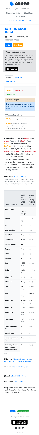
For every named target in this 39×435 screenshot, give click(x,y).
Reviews (18, 45)
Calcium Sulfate (18, 367)
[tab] (18, 77)
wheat (27, 138)
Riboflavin (9, 119)
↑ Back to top (19, 432)
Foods (6, 8)
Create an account (14, 104)
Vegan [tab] (9, 90)
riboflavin (7, 146)
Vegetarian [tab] (11, 94)
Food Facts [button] (29, 13)
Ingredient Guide (19, 417)
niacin (6, 143)
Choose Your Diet (24, 20)
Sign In (11, 20)
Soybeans (22, 176)
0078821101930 (13, 40)
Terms (27, 417)
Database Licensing (23, 411)
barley (24, 141)
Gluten (15, 176)
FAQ (11, 417)
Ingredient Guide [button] (13, 13)
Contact (19, 413)
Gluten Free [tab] (19, 90)
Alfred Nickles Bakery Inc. (17, 37)
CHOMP (22, 4)
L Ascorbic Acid (25, 359)
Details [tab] (8, 77)
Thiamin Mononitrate (24, 361)
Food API (12, 411)
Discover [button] (20, 17)
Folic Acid (16, 359)
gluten (33, 151)
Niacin (8, 123)
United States (18, 382)
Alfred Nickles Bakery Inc (20, 376)
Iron (26, 367)
